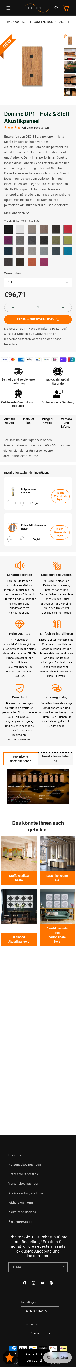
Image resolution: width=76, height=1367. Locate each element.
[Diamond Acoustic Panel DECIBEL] (18, 906)
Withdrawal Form (20, 1202)
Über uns (14, 1155)
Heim (6, 22)
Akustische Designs (22, 1212)
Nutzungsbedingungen (24, 1164)
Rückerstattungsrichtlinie (26, 1193)
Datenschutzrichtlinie (23, 1174)
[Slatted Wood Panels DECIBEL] (57, 853)
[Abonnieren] (62, 1267)
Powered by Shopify (51, 1363)
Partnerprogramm (21, 1221)
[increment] (63, 307)
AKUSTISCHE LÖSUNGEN (29, 22)
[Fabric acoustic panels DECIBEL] (18, 853)
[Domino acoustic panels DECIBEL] (57, 906)
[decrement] (13, 307)
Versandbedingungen (23, 1183)
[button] (8, 8)
